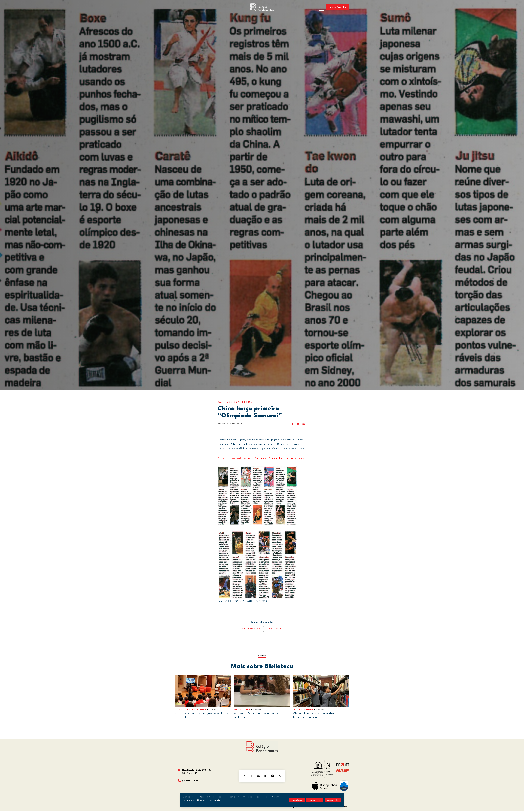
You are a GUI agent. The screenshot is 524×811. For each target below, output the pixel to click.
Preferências (297, 800)
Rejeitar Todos (314, 800)
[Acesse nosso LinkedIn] (258, 776)
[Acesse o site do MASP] (342, 770)
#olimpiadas (275, 629)
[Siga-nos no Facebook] (251, 776)
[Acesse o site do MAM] (342, 766)
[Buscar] (321, 7)
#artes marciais (250, 629)
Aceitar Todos (332, 800)
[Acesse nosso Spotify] (272, 776)
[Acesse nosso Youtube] (265, 776)
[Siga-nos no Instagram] (244, 776)
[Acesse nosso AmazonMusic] (279, 776)
